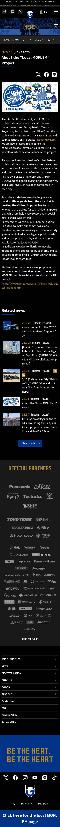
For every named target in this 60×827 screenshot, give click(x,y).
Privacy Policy (9, 714)
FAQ (4, 708)
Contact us (8, 701)
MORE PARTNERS (30, 639)
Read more (28, 443)
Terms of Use (9, 722)
